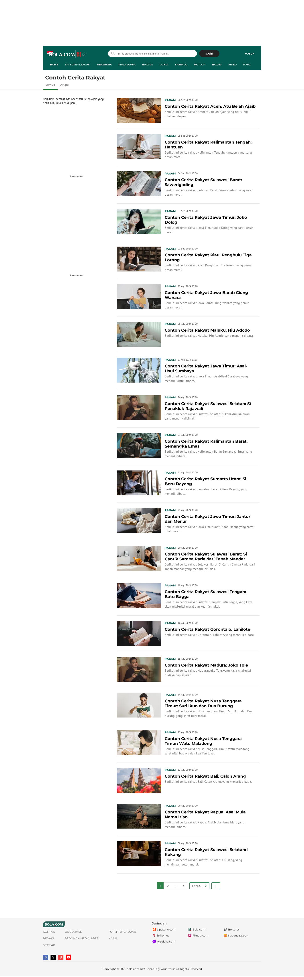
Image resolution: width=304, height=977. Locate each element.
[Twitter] (53, 957)
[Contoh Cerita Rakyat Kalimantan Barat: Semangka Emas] (139, 445)
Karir (112, 938)
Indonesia (104, 64)
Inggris (147, 64)
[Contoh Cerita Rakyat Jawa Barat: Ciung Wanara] (139, 296)
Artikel (64, 84)
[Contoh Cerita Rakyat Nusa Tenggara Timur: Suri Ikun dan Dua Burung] (139, 705)
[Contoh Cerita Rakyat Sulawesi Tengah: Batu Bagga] (139, 595)
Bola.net (233, 929)
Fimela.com (201, 935)
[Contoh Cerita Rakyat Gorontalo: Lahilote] (139, 633)
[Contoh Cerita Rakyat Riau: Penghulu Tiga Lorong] (139, 259)
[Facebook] (45, 957)
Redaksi (49, 938)
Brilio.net (163, 935)
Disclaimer (73, 931)
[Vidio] (60, 957)
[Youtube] (68, 957)
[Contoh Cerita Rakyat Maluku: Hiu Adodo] (139, 334)
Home (54, 64)
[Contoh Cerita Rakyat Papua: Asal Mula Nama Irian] (139, 816)
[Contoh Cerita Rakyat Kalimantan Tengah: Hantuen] (139, 146)
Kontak (49, 931)
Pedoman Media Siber (82, 938)
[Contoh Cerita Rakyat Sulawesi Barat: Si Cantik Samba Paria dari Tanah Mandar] (139, 558)
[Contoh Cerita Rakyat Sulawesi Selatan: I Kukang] (139, 853)
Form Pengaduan (122, 931)
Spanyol (181, 64)
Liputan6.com (166, 929)
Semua (50, 84)
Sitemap (49, 945)
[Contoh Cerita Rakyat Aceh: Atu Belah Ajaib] (139, 110)
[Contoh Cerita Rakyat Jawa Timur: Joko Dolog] (139, 221)
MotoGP (199, 64)
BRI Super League (77, 64)
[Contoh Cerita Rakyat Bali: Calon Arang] (139, 780)
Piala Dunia (127, 64)
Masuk (249, 53)
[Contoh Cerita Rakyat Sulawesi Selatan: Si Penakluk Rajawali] (139, 407)
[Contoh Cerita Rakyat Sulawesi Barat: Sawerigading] (139, 183)
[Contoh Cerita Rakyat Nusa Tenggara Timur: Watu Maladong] (139, 742)
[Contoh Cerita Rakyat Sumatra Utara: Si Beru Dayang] (139, 482)
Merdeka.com (166, 941)
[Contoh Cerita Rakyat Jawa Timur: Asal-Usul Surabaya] (139, 370)
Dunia (164, 64)
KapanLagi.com (238, 935)
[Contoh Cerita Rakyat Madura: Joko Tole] (139, 669)
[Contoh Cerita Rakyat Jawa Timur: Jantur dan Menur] (139, 520)
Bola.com (199, 929)
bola (67, 54)
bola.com (133, 969)
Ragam (217, 64)
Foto (246, 64)
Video (232, 64)
